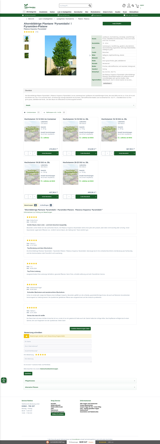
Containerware (33, 112)
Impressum (54, 410)
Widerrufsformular (57, 407)
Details (28, 105)
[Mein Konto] (129, 5)
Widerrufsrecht (55, 405)
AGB (52, 408)
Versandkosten (76, 439)
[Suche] (133, 5)
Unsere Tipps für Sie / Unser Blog (90, 407)
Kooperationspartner (57, 412)
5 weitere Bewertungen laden (80, 328)
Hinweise (91, 442)
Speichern (28, 373)
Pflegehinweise (30, 381)
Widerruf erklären (58, 414)
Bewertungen (30, 205)
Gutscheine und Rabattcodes (89, 412)
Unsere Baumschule (86, 405)
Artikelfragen (45, 205)
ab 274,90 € (117, 23)
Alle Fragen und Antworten (88, 403)
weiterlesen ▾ (107, 83)
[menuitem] (124, 5)
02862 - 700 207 (28, 406)
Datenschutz (84, 410)
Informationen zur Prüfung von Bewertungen (38, 212)
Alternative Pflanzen (31, 387)
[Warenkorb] (136, 5)
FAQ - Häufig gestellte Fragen (89, 408)
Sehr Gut (83, 442)
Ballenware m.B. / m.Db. (55, 112)
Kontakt (53, 403)
